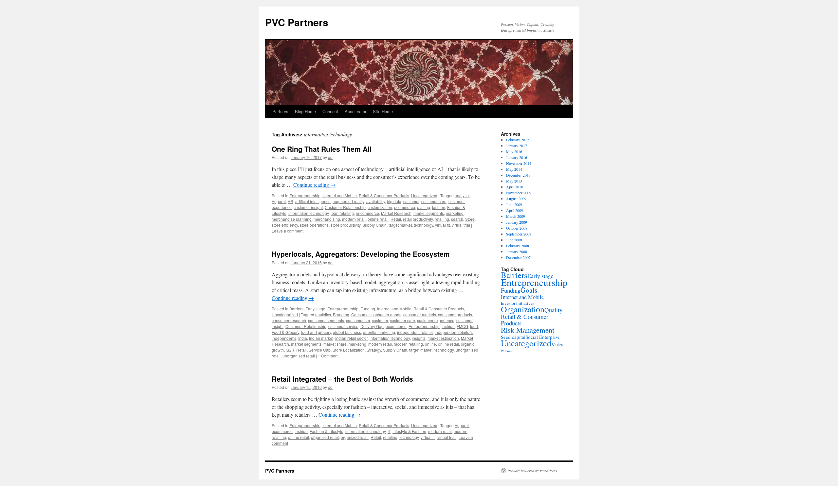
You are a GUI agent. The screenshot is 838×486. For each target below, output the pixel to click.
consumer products (455, 314)
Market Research (396, 213)
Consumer (360, 314)
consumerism (358, 320)
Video (557, 344)
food (474, 326)
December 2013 (518, 175)
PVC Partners (296, 22)
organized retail (355, 437)
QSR (290, 350)
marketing (455, 213)
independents (284, 338)
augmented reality (348, 201)
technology (423, 225)
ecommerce (404, 207)
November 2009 (518, 192)
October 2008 (516, 228)
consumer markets (419, 314)
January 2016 (516, 157)
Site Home (383, 111)
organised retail (325, 437)
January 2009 (516, 222)
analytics (462, 195)
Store (470, 219)
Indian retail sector (351, 338)
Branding (341, 314)
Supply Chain (374, 225)
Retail (396, 219)
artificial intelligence (313, 201)
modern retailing (408, 344)
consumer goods (386, 314)
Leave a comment (287, 231)
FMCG (462, 326)
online (430, 344)
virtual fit (442, 225)
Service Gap (320, 350)
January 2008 (516, 251)
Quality (553, 310)
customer (411, 201)
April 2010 (514, 186)
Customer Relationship (345, 207)
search (457, 219)
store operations (314, 225)
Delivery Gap (372, 326)
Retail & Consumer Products (384, 195)
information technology (308, 213)
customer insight (308, 207)
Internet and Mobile (339, 195)
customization (380, 207)
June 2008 (514, 239)
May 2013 (514, 180)
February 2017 (517, 139)
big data (394, 201)
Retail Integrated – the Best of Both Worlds (342, 379)
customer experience (435, 320)
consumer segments (326, 320)
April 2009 (514, 210)
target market (400, 225)
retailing (442, 219)
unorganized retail (298, 355)
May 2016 (514, 151)
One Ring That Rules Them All (322, 149)
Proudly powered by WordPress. (532, 470)
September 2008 (518, 233)
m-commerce (367, 213)
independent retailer (415, 332)
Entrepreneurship (304, 195)
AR (290, 201)
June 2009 (514, 204)
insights (419, 338)
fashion (438, 207)
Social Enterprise (542, 337)
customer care (433, 201)
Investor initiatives (517, 303)
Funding (367, 308)
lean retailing (342, 213)
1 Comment (328, 355)
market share (335, 344)
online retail (378, 219)
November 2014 (518, 163)
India (302, 338)
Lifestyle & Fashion (409, 431)
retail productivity (418, 219)
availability (375, 201)
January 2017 (516, 145)
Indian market (321, 338)
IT (389, 431)
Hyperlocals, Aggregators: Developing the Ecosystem (361, 254)
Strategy (374, 350)
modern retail (354, 219)
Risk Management (527, 330)
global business (347, 332)
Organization (522, 309)
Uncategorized (424, 195)
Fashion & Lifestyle (326, 431)
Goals (528, 290)
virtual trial (461, 225)
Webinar (507, 351)
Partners (280, 111)
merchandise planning (292, 219)
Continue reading (314, 184)
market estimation (443, 338)
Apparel (279, 201)
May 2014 (514, 169)
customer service (343, 326)
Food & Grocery (285, 332)
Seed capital (513, 337)
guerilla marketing (379, 332)
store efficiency (285, 225)
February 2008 (517, 245)
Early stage (315, 308)
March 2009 (515, 216)
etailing (423, 207)
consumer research (289, 320)
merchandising (327, 219)
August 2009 (516, 198)
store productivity (345, 225)
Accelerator (355, 111)
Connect (330, 111)
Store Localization (349, 350)
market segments (428, 213)
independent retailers (454, 332)
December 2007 (518, 257)
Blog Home (305, 111)
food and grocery (316, 332)
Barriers (296, 308)
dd (330, 157)
